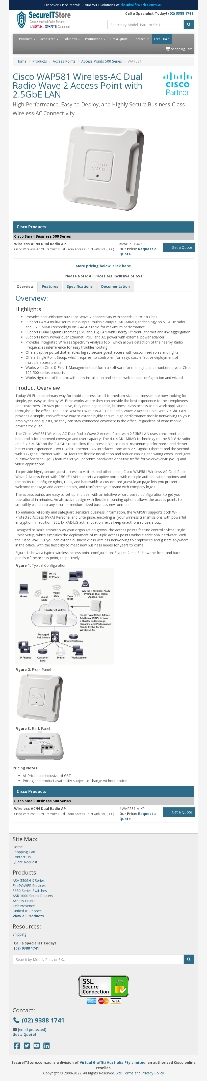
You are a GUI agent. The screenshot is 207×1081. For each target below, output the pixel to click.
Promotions (94, 39)
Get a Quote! (119, 39)
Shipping (19, 934)
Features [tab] (50, 286)
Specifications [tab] (80, 286)
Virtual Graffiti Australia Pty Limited (112, 1062)
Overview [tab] (25, 286)
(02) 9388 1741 (180, 13)
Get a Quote (181, 247)
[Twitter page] (26, 1047)
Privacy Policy (153, 1073)
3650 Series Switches (30, 890)
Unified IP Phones (27, 910)
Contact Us (141, 39)
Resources (48, 39)
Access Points (64, 61)
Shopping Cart (181, 49)
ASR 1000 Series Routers (33, 895)
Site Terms (125, 1073)
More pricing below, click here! (103, 265)
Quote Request (25, 862)
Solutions (70, 39)
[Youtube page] (36, 1047)
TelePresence (24, 905)
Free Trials (161, 39)
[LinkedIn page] (46, 1047)
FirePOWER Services (29, 885)
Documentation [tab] (115, 286)
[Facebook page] (17, 1047)
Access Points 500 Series (101, 61)
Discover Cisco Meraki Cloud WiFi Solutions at (103, 5)
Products (26, 39)
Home (21, 61)
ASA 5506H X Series (29, 880)
